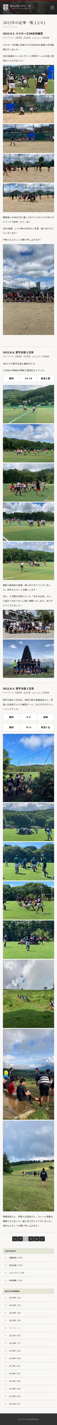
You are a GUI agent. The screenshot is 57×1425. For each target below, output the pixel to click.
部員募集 (45, 38)
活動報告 (18, 38)
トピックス (36, 38)
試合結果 (27, 38)
